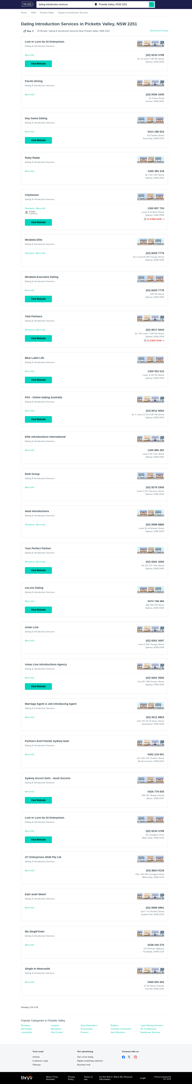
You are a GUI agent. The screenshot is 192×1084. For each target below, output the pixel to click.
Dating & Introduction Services (39, 46)
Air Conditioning (148, 1029)
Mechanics (56, 1029)
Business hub (83, 1064)
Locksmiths (26, 1032)
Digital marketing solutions (90, 1061)
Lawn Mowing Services (152, 1025)
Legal (143, 1078)
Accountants (87, 1029)
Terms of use (88, 1078)
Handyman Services (150, 1032)
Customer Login (40, 1061)
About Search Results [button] (159, 31)
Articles (36, 1057)
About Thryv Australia (52, 1078)
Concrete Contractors (121, 1029)
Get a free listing (85, 1057)
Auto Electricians (89, 1025)
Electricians (26, 1029)
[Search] (151, 4)
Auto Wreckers (118, 1032)
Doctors (84, 1032)
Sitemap (36, 1064)
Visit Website (38, 63)
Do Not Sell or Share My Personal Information (115, 1078)
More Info (29, 55)
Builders (115, 1025)
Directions (30, 208)
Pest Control (57, 1032)
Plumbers (25, 1025)
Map (29, 31)
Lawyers (55, 1025)
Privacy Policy (71, 1078)
